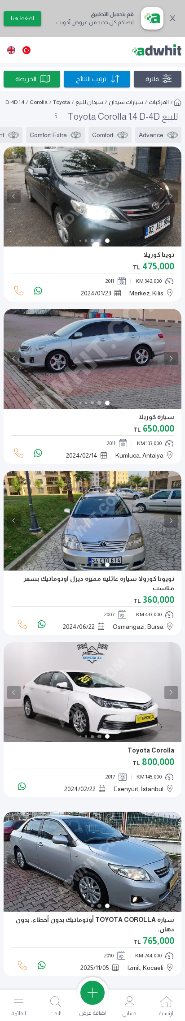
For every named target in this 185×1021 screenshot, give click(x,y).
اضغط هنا (22, 18)
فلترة (152, 78)
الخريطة (25, 78)
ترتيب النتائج (91, 78)
